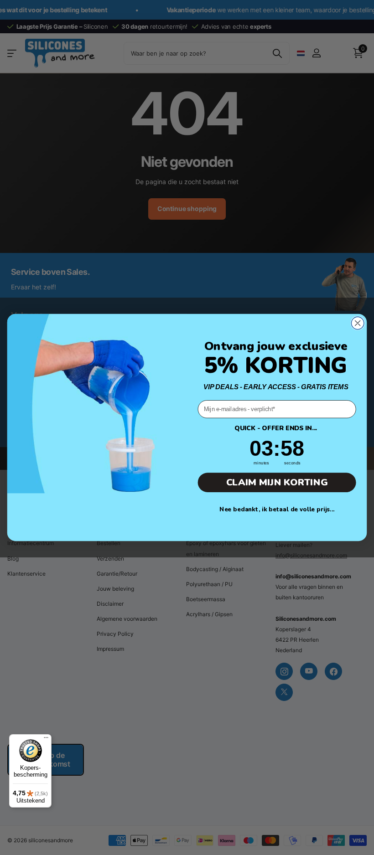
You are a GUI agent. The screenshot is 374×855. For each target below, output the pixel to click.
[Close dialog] (357, 323)
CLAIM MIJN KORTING (276, 482)
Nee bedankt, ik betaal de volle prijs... (276, 509)
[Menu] (46, 739)
